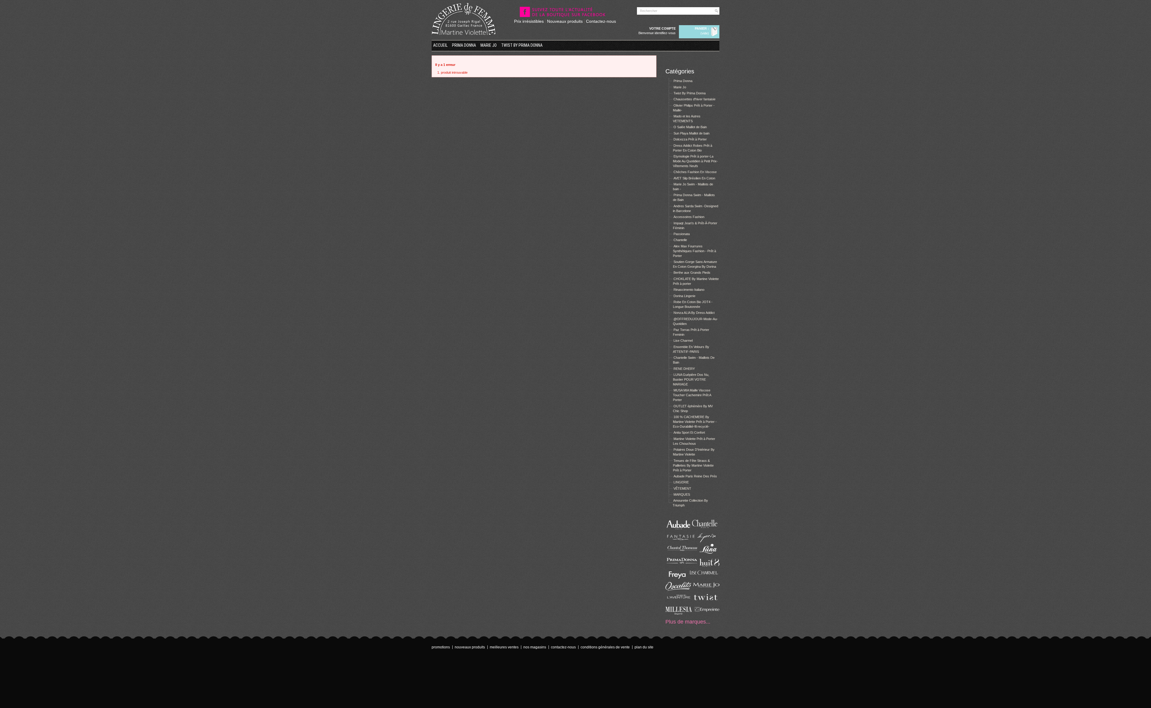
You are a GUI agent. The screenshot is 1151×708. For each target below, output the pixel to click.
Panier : (702, 28)
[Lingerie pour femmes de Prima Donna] (678, 565)
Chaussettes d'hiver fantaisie (694, 99)
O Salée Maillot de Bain (690, 127)
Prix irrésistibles (529, 21)
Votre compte (662, 28)
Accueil (440, 45)
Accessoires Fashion (689, 217)
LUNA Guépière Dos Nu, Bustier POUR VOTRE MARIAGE (691, 379)
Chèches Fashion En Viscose (695, 172)
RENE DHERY (684, 368)
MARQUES (682, 494)
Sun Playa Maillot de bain (691, 133)
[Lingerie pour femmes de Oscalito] (678, 589)
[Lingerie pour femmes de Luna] (705, 553)
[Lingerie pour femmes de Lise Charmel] (705, 577)
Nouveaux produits (565, 21)
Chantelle (680, 240)
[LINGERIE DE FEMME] (464, 19)
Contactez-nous (601, 21)
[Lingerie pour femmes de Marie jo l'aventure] (678, 601)
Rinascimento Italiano (689, 289)
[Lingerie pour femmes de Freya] (678, 577)
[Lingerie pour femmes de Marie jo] (705, 589)
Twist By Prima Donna (522, 45)
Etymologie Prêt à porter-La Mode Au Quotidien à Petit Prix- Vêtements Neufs (695, 161)
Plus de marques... (687, 622)
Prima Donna (464, 45)
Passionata (682, 234)
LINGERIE (681, 482)
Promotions (441, 647)
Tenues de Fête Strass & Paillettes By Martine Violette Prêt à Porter (693, 465)
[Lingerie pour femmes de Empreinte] (705, 613)
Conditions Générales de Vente (605, 647)
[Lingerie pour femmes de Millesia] (678, 613)
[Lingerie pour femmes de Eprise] (705, 541)
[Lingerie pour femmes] (705, 529)
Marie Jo (488, 45)
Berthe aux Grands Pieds (692, 272)
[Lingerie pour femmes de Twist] (705, 601)
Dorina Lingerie (684, 296)
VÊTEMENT (682, 488)
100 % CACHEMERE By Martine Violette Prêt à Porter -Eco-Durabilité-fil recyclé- (695, 421)
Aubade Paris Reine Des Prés (695, 476)
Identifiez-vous (665, 33)
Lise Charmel (683, 340)
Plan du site (644, 647)
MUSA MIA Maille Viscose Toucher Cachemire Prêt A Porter (692, 395)
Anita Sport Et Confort (689, 432)
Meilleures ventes (504, 647)
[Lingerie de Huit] (705, 565)
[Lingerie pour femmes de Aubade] (678, 529)
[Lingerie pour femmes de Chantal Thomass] (678, 553)
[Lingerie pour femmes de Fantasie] (678, 541)
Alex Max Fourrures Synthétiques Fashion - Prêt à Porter (694, 251)
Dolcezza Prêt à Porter (690, 139)
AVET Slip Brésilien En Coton (694, 178)
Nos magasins (534, 647)
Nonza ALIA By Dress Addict (694, 312)
